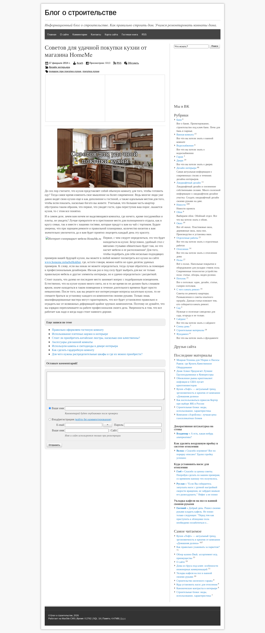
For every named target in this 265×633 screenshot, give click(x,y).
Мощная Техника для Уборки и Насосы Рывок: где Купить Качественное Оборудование (197, 363)
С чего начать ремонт (188, 289)
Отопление (182, 249)
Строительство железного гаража (194, 580)
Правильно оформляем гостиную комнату (78, 329)
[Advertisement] (73, 97)
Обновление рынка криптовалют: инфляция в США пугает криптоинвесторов (194, 381)
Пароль (118, 425)
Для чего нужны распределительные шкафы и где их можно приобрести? (97, 354)
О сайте (180, 562)
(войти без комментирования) (93, 419)
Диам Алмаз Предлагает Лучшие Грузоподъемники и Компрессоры (194, 372)
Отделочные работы (187, 237)
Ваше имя (57, 408)
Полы (179, 260)
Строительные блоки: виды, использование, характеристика (193, 408)
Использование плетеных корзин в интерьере (80, 334)
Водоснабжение (185, 145)
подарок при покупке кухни (65, 71)
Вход (123, 618)
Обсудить (133, 63)
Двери (179, 160)
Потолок (181, 278)
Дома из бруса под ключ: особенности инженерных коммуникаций (197, 567)
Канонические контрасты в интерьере (196, 588)
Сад (178, 307)
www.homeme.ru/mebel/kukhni (63, 262)
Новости (181, 204)
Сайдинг (181, 319)
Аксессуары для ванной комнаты (72, 342)
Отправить (54, 445)
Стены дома (182, 326)
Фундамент (182, 334)
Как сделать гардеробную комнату (73, 350)
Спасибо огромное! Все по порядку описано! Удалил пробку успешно (196, 454)
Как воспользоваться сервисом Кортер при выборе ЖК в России (197, 401)
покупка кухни (91, 71)
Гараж (179, 156)
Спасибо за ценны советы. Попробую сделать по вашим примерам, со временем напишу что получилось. (198, 475)
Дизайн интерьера (59, 67)
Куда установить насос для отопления (196, 584)
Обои (179, 212)
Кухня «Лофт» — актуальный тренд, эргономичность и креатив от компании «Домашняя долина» (198, 392)
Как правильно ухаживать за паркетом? (198, 547)
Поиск (214, 46)
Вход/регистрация (81, 419)
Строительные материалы (190, 330)
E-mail (60, 425)
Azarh (80, 63)
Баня (179, 119)
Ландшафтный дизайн (188, 182)
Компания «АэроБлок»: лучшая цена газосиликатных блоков (196, 416)
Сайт (114, 430)
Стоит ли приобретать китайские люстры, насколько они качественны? (96, 338)
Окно (179, 223)
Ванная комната (185, 134)
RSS (119, 63)
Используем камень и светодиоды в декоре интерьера (85, 346)
